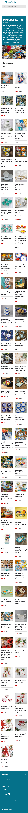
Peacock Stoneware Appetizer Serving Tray (6, 238)
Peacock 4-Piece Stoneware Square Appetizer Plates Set (6, 213)
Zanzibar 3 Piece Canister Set (19, 495)
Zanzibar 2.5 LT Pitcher (5, 548)
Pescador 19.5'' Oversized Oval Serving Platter (19, 110)
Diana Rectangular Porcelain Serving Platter (20, 393)
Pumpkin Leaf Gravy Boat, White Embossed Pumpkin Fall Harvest (21, 627)
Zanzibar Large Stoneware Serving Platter (20, 443)
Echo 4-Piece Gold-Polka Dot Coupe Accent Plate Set (20, 368)
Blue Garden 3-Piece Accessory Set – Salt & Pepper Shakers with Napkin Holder (7, 445)
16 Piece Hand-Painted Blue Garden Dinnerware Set (7, 368)
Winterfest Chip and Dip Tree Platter (20, 681)
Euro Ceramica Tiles (9, 13)
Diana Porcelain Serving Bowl (5, 392)
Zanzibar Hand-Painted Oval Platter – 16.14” (7, 471)
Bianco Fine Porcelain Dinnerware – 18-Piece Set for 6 (6, 186)
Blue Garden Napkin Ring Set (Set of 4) (6, 344)
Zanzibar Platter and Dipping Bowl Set (6, 600)
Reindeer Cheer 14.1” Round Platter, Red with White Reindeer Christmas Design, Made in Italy (6, 655)
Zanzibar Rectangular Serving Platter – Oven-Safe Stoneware (21, 549)
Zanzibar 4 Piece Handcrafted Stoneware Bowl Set (21, 522)
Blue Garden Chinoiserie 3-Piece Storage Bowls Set (6, 320)
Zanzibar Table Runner (5, 86)
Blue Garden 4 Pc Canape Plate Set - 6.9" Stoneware (6, 417)
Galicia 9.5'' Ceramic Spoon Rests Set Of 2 (7, 161)
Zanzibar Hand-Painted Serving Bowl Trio (19, 471)
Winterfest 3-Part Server (20, 651)
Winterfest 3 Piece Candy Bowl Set (6, 707)
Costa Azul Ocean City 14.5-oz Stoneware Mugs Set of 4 (20, 136)
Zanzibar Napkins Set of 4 (20, 87)
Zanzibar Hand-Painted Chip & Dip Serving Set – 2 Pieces (6, 523)
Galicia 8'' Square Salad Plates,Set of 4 (21, 160)
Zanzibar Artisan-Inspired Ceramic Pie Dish (20, 601)
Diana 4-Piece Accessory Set (19, 344)
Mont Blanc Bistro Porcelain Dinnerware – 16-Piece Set (20, 187)
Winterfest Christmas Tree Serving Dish (5, 761)
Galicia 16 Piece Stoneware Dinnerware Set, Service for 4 (5, 267)
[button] (25, 2)
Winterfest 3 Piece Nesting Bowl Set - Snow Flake (20, 734)
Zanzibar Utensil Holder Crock (5, 574)
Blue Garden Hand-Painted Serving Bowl (20, 321)
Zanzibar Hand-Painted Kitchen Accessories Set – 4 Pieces (20, 576)
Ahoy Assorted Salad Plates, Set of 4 (20, 266)
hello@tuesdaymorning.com (9, 789)
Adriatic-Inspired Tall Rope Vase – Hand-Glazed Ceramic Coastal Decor (20, 294)
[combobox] (14, 6)
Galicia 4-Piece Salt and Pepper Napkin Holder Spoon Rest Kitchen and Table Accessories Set (20, 240)
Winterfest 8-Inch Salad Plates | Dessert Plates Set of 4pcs (20, 709)
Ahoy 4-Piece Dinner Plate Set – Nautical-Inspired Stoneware (20, 418)
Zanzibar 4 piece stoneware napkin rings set (6, 292)
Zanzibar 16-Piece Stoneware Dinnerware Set (6, 626)
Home (3, 13)
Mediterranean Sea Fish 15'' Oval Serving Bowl (6, 110)
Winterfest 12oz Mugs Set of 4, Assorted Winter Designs (6, 683)
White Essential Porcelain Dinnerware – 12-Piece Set (20, 213)
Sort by (3, 66)
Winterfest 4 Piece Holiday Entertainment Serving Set (6, 735)
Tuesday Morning (8, 809)
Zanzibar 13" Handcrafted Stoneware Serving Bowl (6, 497)
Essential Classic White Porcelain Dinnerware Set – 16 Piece (6, 136)
